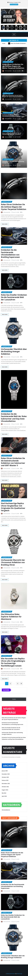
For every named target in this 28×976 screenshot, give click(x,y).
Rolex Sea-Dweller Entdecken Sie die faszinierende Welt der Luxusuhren (11, 127)
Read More (4, 217)
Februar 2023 (5, 773)
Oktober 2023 (5, 770)
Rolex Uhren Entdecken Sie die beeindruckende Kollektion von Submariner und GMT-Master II (13, 455)
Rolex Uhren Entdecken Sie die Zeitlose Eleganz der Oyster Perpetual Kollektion (12, 89)
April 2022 (4, 789)
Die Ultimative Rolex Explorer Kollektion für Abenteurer (11, 610)
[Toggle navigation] (14, 34)
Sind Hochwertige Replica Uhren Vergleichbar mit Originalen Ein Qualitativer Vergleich (13, 500)
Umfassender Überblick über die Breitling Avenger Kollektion (13, 155)
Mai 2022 (4, 786)
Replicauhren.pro (11, 967)
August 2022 (5, 783)
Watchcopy (19, 967)
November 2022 (6, 777)
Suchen (6, 683)
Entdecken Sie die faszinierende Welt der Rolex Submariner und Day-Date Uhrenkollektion (14, 411)
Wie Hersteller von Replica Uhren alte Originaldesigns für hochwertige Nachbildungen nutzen (13, 655)
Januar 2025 (5, 764)
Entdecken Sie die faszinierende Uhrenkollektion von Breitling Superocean (13, 108)
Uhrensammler (5, 63)
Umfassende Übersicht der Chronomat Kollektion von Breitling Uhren (13, 555)
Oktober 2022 (5, 780)
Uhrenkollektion (6, 803)
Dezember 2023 (6, 767)
